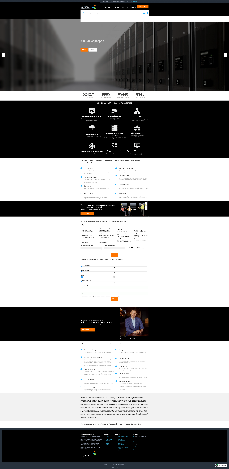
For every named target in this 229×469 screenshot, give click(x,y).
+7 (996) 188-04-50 (138, 439)
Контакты (108, 437)
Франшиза (108, 440)
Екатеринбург (135, 1)
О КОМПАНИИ (108, 13)
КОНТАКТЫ (84, 19)
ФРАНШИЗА (123, 13)
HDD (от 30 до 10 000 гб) (86, 280)
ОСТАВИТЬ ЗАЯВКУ (143, 6)
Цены (107, 446)
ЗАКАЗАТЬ (114, 254)
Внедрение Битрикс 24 (114, 151)
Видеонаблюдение (114, 116)
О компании (108, 441)
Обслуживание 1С (137, 133)
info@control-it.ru (138, 442)
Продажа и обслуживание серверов (114, 134)
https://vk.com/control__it (139, 446)
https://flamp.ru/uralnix (139, 450)
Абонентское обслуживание (91, 116)
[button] (3, 55)
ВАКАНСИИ (116, 13)
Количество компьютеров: (87, 245)
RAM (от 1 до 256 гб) (85, 270)
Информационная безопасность (92, 151)
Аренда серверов (92, 134)
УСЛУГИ (93, 13)
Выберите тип (84, 275)
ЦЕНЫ (88, 13)
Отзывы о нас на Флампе (86, 303)
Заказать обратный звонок (87, 329)
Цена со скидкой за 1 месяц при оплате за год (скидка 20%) (93, 290)
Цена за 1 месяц (84, 285)
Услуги (107, 444)
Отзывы (107, 443)
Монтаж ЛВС (137, 117)
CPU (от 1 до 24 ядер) (85, 265)
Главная (107, 436)
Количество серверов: (109, 245)
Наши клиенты (109, 439)
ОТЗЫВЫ (101, 13)
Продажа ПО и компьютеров (137, 151)
